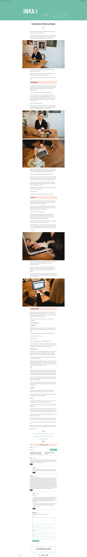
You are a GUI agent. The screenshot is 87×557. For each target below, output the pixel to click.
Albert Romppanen (35, 428)
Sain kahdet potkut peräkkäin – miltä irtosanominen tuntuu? (43, 436)
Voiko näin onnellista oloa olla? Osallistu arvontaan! (50, 453)
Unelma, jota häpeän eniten (43, 438)
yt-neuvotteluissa (52, 96)
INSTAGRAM (46, 444)
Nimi (32, 525)
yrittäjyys (37, 447)
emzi (31, 458)
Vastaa (31, 464)
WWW (33, 535)
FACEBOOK (41, 444)
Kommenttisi (34, 516)
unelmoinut (33, 95)
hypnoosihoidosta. (50, 315)
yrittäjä (35, 447)
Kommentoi (52, 449)
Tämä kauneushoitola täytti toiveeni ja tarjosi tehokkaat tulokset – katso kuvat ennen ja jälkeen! (36, 453)
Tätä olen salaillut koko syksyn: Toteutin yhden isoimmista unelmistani (43, 433)
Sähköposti (33, 530)
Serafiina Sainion (47, 313)
